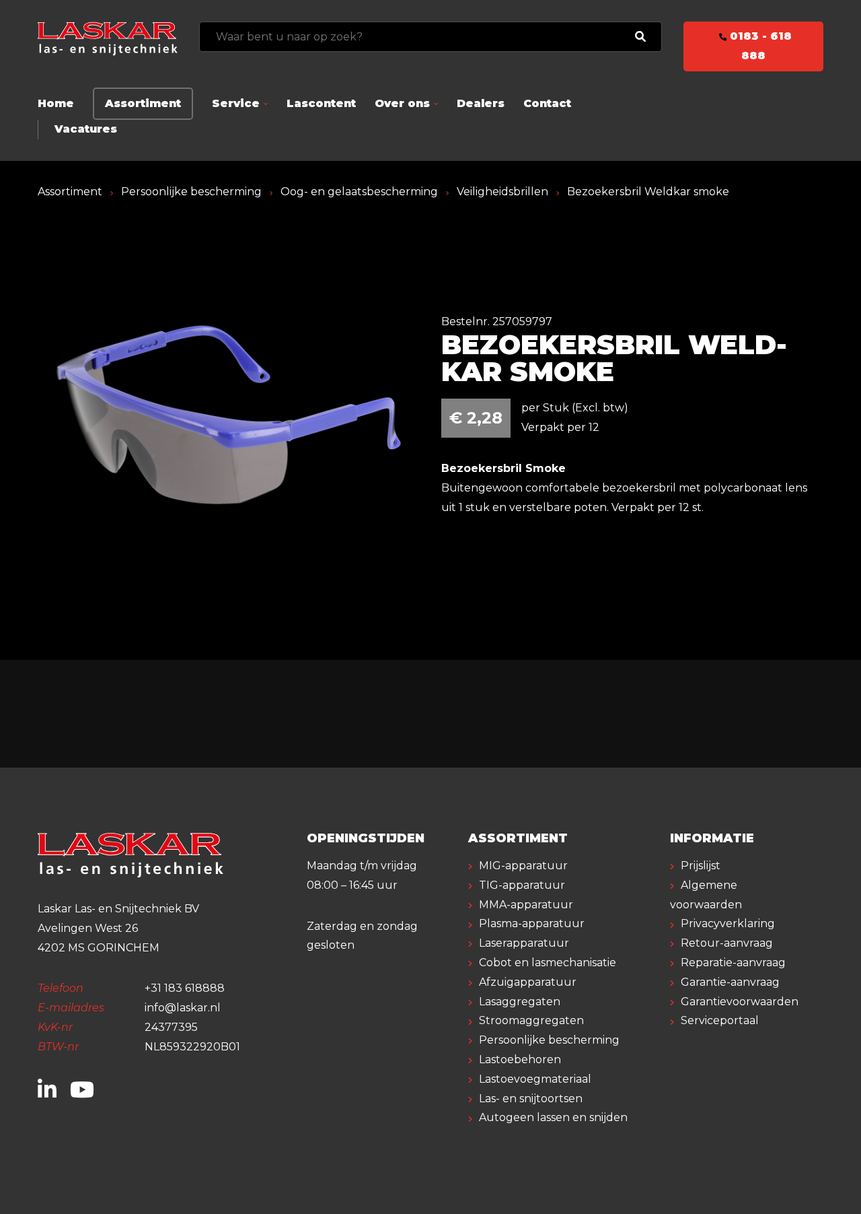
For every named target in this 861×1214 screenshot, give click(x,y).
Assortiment (143, 103)
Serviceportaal (720, 1020)
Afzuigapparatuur (527, 982)
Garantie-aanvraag (730, 982)
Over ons (402, 103)
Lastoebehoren (520, 1059)
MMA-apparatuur (526, 904)
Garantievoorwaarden (739, 1001)
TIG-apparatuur (522, 885)
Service (236, 103)
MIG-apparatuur (523, 865)
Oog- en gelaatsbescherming (359, 191)
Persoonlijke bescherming (191, 191)
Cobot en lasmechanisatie (547, 962)
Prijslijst (700, 865)
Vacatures (85, 129)
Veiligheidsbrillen (502, 191)
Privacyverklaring (728, 923)
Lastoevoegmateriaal (535, 1079)
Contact (547, 103)
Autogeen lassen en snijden (553, 1117)
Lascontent (321, 103)
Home (56, 103)
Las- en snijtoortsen (531, 1098)
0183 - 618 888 (759, 46)
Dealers (480, 103)
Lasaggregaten (519, 1001)
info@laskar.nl (183, 1007)
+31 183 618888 (185, 988)
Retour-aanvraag (727, 943)
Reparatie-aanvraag (733, 962)
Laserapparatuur (524, 943)
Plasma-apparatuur (532, 923)
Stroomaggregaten (531, 1020)
